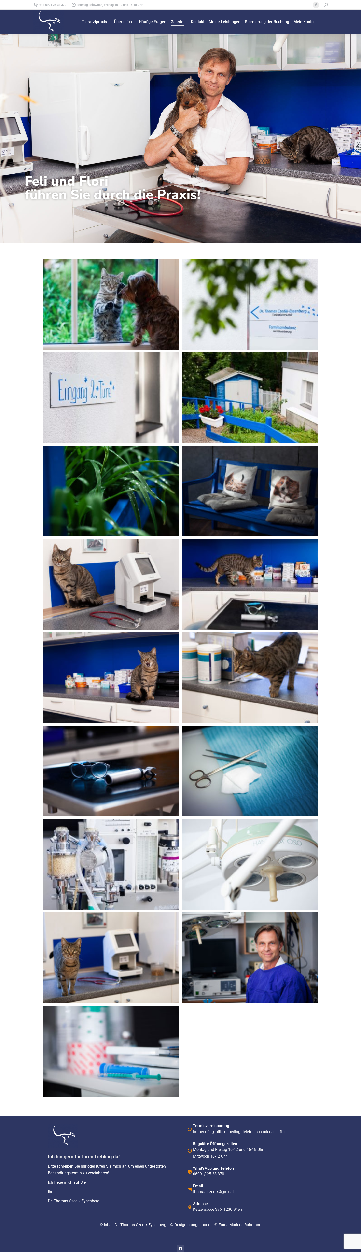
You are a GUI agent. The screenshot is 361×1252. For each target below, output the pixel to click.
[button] (180, 252)
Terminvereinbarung (211, 1126)
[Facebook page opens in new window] (316, 5)
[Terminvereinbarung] (190, 1129)
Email (198, 1186)
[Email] (190, 1190)
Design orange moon (194, 1225)
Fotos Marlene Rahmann (240, 1225)
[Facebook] (180, 1248)
